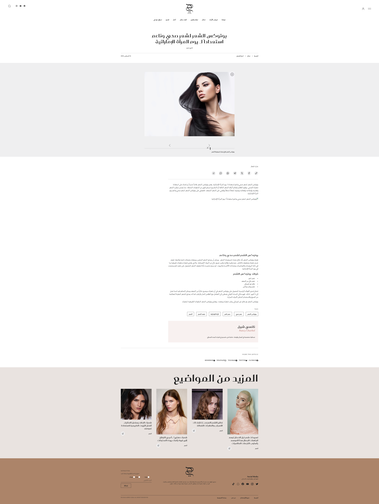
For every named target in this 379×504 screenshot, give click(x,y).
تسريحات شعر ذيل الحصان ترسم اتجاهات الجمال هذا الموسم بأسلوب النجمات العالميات (243, 440)
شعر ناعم (227, 314)
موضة (224, 20)
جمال (203, 20)
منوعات (131, 477)
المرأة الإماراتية (215, 314)
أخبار (174, 20)
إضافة (126, 486)
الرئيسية (256, 56)
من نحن (233, 498)
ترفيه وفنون (194, 20)
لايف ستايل (183, 20)
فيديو (167, 20)
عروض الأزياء (213, 20)
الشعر (190, 314)
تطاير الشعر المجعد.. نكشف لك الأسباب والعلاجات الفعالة (208, 424)
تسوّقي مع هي (157, 20)
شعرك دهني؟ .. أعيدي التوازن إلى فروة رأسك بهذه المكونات (172, 439)
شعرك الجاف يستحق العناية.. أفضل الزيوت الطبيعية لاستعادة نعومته (136, 425)
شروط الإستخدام (244, 498)
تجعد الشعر (201, 314)
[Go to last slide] (209, 145)
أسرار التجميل (239, 56)
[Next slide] (169, 145)
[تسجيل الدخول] (363, 8)
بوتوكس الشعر (252, 314)
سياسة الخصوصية (222, 498)
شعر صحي (239, 314)
